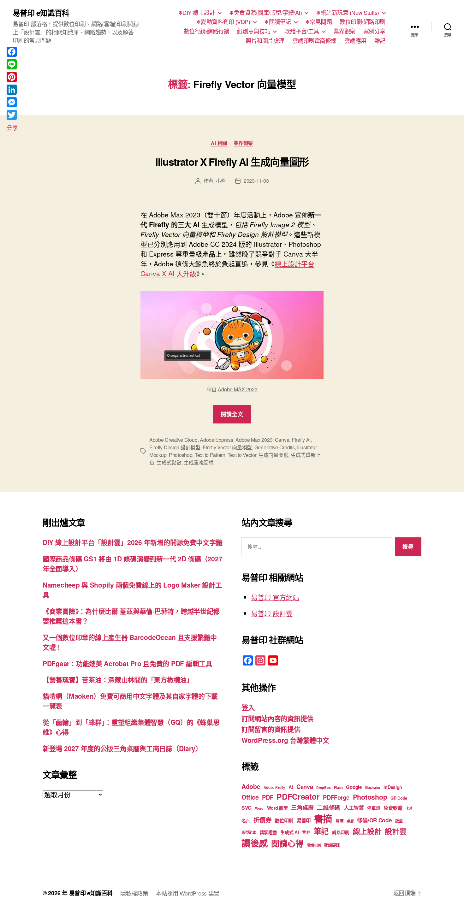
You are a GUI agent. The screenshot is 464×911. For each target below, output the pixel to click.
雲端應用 (355, 40)
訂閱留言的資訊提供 (270, 729)
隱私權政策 (134, 893)
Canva (282, 439)
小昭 (221, 180)
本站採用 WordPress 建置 (187, 893)
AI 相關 (219, 143)
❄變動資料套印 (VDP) (223, 21)
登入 (247, 707)
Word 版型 (277, 808)
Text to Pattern (210, 454)
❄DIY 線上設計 (196, 12)
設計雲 (395, 831)
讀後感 (254, 843)
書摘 (323, 818)
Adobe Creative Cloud (173, 439)
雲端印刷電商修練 (314, 40)
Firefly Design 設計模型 (174, 447)
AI (291, 787)
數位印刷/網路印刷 (362, 21)
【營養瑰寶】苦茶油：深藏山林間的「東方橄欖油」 (118, 679)
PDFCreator (298, 796)
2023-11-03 (256, 180)
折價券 (262, 819)
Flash (338, 787)
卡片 (409, 808)
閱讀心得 (287, 843)
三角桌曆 (302, 807)
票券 (306, 832)
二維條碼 (329, 807)
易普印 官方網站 (275, 597)
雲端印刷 (314, 845)
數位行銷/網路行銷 (206, 31)
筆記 (321, 830)
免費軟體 (393, 807)
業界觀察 (344, 31)
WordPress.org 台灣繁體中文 (285, 740)
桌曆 (350, 821)
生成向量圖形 (273, 454)
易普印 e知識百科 (41, 12)
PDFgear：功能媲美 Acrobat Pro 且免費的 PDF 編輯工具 (127, 663)
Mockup (157, 454)
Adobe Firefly (274, 787)
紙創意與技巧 (253, 31)
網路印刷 (340, 832)
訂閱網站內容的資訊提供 (277, 718)
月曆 (339, 821)
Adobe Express (216, 439)
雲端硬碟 (332, 845)
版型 (398, 821)
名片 (245, 820)
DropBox (323, 787)
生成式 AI (289, 832)
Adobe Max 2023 (253, 439)
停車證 (373, 808)
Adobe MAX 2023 (238, 389)
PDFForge (336, 797)
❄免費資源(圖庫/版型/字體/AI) (265, 12)
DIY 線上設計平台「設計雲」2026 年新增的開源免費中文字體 (132, 542)
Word (259, 808)
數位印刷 (284, 820)
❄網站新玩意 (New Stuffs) (347, 12)
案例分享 (374, 31)
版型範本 (248, 832)
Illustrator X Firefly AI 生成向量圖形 (232, 161)
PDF (267, 797)
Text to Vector (242, 454)
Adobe (250, 786)
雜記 (379, 40)
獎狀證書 (268, 832)
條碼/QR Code (374, 820)
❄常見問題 (318, 21)
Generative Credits (274, 447)
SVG (246, 807)
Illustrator (306, 447)
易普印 (304, 820)
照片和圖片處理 (265, 40)
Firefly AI (301, 439)
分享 (12, 127)
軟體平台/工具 (301, 31)
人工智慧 (354, 807)
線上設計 (367, 831)
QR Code (398, 798)
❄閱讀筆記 (277, 21)
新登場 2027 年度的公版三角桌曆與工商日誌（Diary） (122, 748)
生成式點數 (169, 462)
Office (250, 797)
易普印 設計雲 (272, 613)
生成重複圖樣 (198, 462)
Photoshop (181, 454)
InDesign (393, 787)
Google (353, 787)
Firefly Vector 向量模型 (227, 447)
